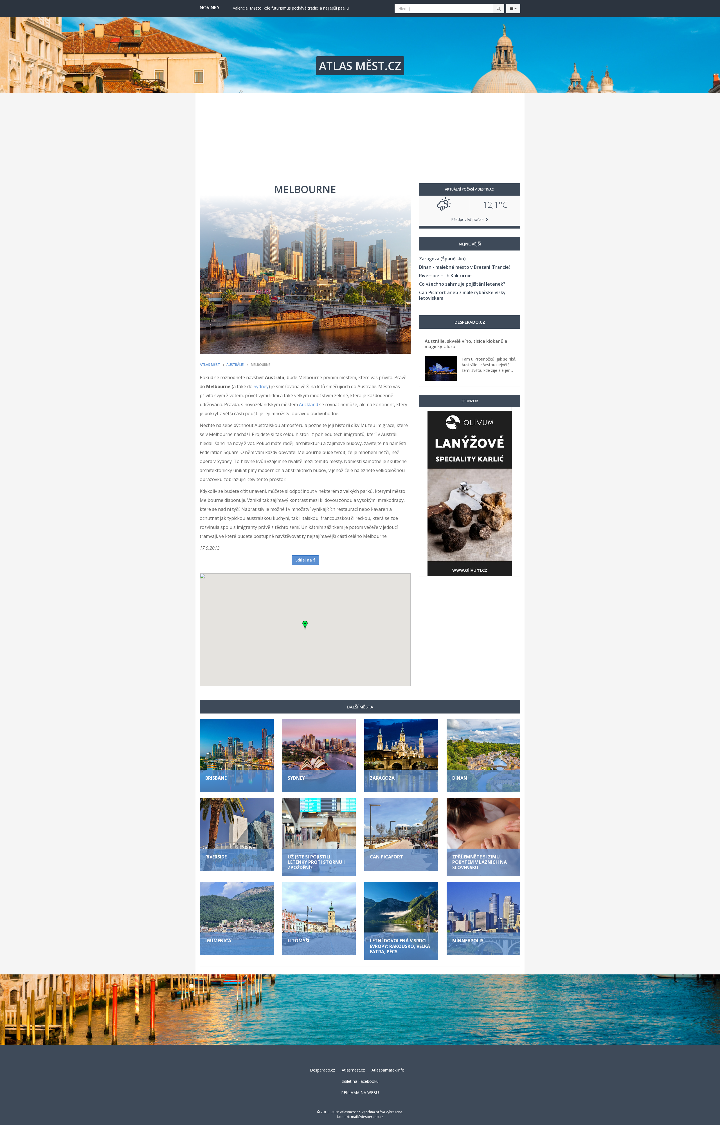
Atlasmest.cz (353, 1070)
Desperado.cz (322, 1070)
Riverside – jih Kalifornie (445, 275)
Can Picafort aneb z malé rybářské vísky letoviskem (462, 295)
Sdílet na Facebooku (360, 1081)
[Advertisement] (360, 135)
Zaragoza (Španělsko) (442, 259)
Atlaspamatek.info (388, 1070)
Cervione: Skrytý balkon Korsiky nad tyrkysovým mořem (283, 8)
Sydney (261, 386)
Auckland (308, 404)
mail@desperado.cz (367, 1116)
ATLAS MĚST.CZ (360, 65)
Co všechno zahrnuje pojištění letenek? (462, 284)
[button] (305, 625)
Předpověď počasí (468, 219)
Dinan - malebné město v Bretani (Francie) (464, 267)
